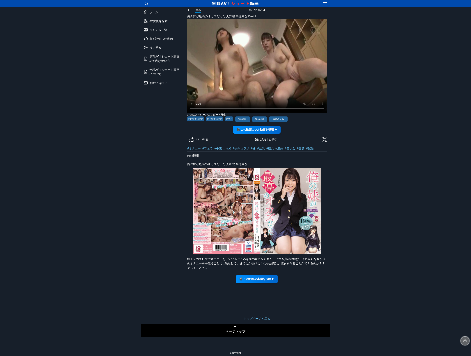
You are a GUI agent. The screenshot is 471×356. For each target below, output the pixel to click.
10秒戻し (242, 119)
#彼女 (270, 148)
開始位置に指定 (195, 118)
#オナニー (194, 148)
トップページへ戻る (257, 319)
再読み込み (278, 119)
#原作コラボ (241, 148)
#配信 (310, 148)
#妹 (253, 148)
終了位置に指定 (214, 118)
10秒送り (259, 119)
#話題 (300, 148)
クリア (229, 118)
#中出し (219, 148)
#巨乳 (261, 148)
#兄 (228, 148)
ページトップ (235, 331)
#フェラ (207, 148)
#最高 (279, 148)
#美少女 (290, 148)
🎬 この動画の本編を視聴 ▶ (257, 278)
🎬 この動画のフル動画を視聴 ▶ (256, 129)
